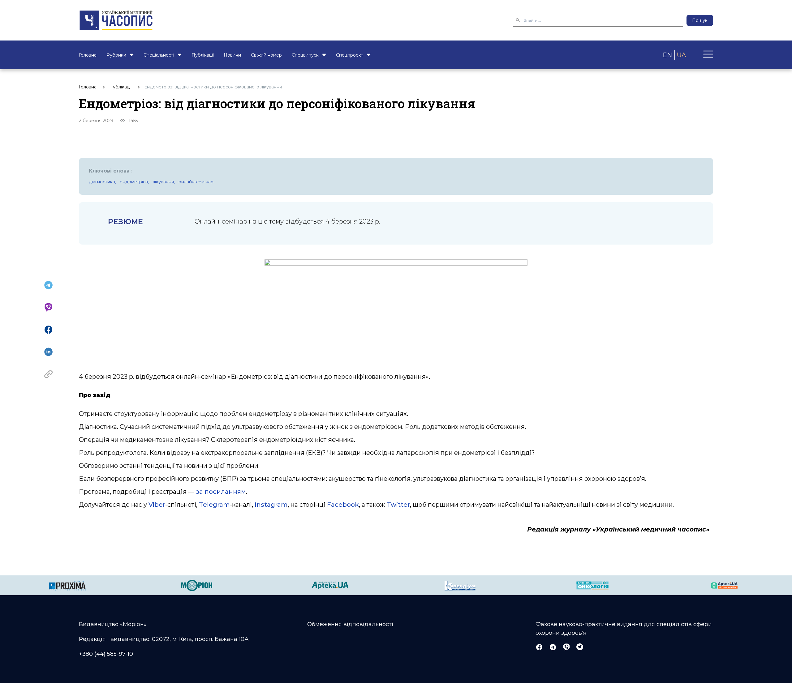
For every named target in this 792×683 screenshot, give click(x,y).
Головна (88, 55)
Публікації (203, 55)
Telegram (214, 504)
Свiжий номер (266, 55)
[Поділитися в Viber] (48, 307)
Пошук (700, 20)
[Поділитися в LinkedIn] (48, 352)
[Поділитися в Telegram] (48, 285)
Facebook (343, 504)
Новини (232, 55)
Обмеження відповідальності (350, 624)
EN (667, 55)
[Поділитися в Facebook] (48, 329)
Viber (156, 504)
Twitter (398, 504)
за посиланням (221, 491)
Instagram (271, 504)
